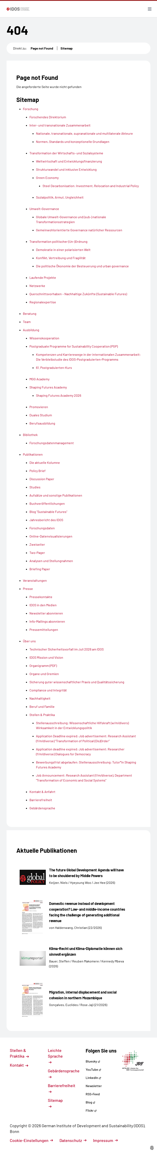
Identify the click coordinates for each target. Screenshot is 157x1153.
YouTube (92, 1069)
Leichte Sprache (55, 1053)
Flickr (90, 1110)
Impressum (103, 1140)
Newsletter (94, 1086)
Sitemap (67, 48)
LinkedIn (92, 1078)
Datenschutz (70, 1140)
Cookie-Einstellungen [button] (29, 1140)
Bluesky (92, 1061)
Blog (89, 1102)
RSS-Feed (93, 1094)
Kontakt (17, 1065)
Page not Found (42, 48)
